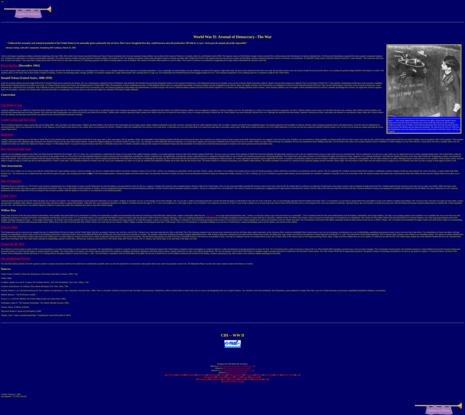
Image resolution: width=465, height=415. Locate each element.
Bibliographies (203, 379)
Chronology (201, 375)
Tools (266, 379)
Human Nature (288, 375)
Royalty (238, 377)
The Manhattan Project (15, 258)
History (277, 375)
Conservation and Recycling (18, 119)
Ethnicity (258, 375)
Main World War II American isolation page (236, 370)
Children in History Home (232, 381)
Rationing (7, 134)
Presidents (221, 377)
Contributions (215, 379)
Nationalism (210, 377)
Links (248, 379)
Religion (229, 377)
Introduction (171, 375)
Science (245, 377)
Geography (268, 375)
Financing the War (12, 243)
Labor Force (9, 195)
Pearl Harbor (9, 65)
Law (297, 375)
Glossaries (233, 379)
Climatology (212, 375)
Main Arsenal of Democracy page (236, 368)
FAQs (225, 379)
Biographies (190, 375)
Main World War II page (236, 373)
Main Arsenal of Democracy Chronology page (236, 366)
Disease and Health (235, 375)
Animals (180, 375)
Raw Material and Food (16, 149)
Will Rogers (210, 215)
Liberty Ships (9, 227)
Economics (249, 375)
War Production (11, 181)
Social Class (255, 377)
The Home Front (11, 105)
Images (242, 379)
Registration (257, 379)
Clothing (222, 375)
